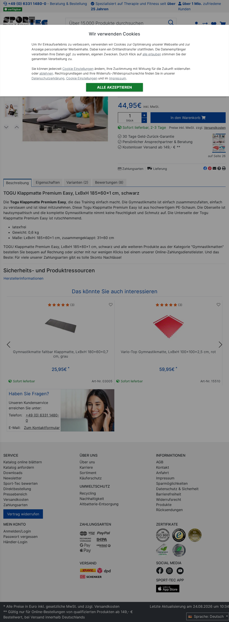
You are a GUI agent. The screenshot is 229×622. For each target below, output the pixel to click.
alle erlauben (151, 54)
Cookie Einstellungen (77, 69)
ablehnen (46, 73)
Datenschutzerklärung (48, 78)
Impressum (117, 78)
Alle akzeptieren (114, 87)
